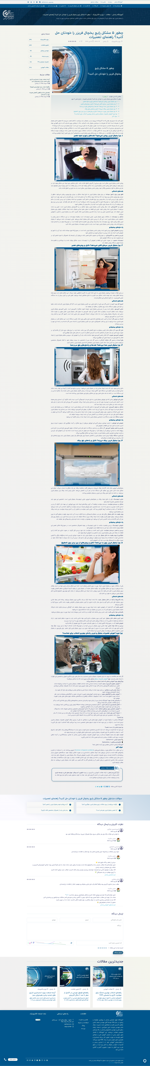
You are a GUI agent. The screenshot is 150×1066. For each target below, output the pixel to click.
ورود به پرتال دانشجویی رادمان (35, 6)
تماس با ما (103, 2)
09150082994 (68, 1027)
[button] (5, 1059)
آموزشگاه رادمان (117, 15)
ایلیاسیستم (111, 1062)
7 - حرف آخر (116, 116)
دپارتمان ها (117, 6)
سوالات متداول (94, 2)
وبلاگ (95, 6)
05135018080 (47, 2)
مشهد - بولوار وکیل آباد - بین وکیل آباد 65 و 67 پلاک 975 (63, 1021)
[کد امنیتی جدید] (71, 943)
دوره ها (83, 1029)
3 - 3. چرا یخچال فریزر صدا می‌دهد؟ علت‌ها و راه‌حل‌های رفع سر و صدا (100, 106)
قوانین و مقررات (83, 1020)
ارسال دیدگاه (118, 953)
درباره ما (110, 2)
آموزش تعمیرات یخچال (101, 679)
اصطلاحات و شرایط (83, 1023)
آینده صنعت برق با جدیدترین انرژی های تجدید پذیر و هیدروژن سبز (40, 80)
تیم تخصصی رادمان (110, 875)
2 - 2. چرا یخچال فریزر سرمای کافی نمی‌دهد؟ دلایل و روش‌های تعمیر (100, 104)
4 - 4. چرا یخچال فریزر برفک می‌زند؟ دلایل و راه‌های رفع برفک (102, 109)
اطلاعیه (87, 6)
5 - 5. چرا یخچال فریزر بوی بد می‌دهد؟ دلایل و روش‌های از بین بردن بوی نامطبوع (97, 111)
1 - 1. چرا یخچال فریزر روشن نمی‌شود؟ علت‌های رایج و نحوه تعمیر (101, 101)
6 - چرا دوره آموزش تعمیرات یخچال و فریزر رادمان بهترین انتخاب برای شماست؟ (97, 114)
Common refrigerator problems (84, 750)
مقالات (108, 15)
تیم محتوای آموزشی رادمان (108, 905)
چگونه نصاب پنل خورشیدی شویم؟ (40, 87)
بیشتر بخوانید (42, 980)
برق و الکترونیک (98, 15)
